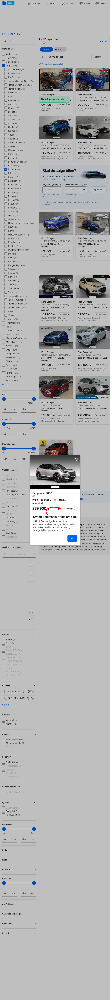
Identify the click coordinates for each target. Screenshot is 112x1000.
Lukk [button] (72, 538)
